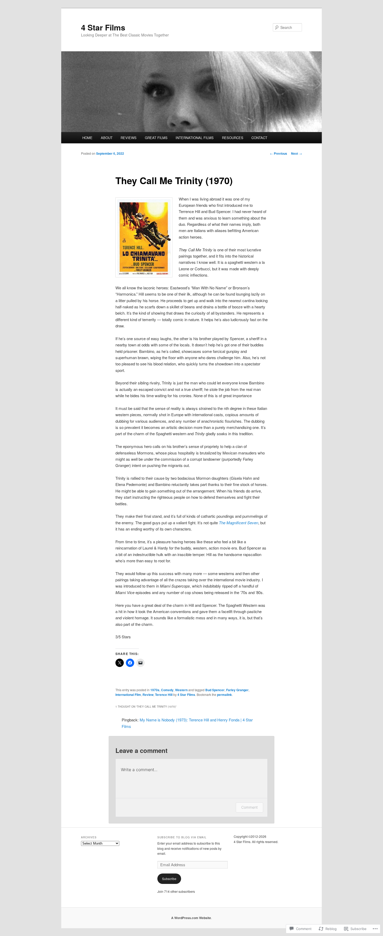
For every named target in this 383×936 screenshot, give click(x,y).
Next (296, 153)
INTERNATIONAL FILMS (195, 137)
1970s (154, 690)
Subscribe (169, 878)
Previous (278, 153)
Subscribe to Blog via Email (182, 837)
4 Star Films (103, 27)
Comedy (167, 690)
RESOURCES (232, 137)
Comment (249, 807)
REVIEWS (129, 137)
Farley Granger (237, 690)
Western (181, 690)
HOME (87, 137)
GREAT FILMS (156, 137)
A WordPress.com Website (191, 917)
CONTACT (259, 137)
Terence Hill (163, 694)
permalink (224, 694)
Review (148, 694)
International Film (128, 694)
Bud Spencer (215, 690)
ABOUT (107, 137)
